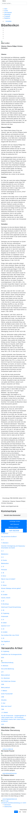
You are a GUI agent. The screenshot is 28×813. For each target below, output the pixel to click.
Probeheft (7, 16)
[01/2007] (25, 530)
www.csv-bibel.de (7, 749)
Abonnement (8, 12)
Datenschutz (8, 806)
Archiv (6, 10)
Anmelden (8, 21)
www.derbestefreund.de (9, 773)
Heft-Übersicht (14, 524)
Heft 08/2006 (14, 531)
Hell (20, 811)
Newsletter (7, 14)
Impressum (7, 804)
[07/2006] (3, 530)
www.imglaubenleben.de (9, 799)
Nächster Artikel (14, 527)
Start (5, 9)
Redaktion (7, 18)
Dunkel (24, 811)
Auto (16, 811)
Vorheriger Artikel (14, 521)
